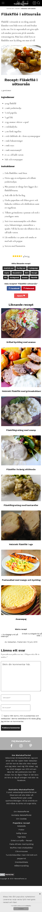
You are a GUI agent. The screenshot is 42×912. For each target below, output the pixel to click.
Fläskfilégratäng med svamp (21, 430)
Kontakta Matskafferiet (21, 814)
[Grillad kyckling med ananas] (21, 323)
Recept (34, 273)
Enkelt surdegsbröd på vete (32, 635)
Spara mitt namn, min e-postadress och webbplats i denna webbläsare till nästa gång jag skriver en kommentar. (21, 718)
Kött (26, 273)
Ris (5, 277)
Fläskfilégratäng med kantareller (21, 505)
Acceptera (21, 908)
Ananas (25, 277)
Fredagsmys (33, 268)
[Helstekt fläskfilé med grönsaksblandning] (21, 367)
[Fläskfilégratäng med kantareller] (21, 488)
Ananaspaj (21, 619)
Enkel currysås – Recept (21, 836)
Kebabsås (21, 824)
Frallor (21, 827)
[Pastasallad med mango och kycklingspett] (21, 563)
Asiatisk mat (9, 268)
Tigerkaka (21, 833)
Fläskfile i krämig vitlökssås (20, 469)
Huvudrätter (17, 273)
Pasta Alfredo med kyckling (21, 839)
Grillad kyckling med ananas (21, 342)
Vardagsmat (14, 277)
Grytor (6, 273)
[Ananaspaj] (21, 600)
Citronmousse (21, 845)
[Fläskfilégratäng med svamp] (21, 411)
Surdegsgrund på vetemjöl (9, 635)
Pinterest (29, 288)
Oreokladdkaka (21, 854)
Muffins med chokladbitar (21, 842)
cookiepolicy (28, 905)
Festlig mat (21, 268)
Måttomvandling (21, 857)
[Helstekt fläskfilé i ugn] (21, 525)
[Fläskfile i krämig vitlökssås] (21, 450)
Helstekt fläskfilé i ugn (21, 544)
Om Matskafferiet (21, 811)
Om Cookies (21, 817)
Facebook (14, 288)
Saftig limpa (21, 830)
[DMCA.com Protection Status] (7, 866)
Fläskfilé (34, 277)
